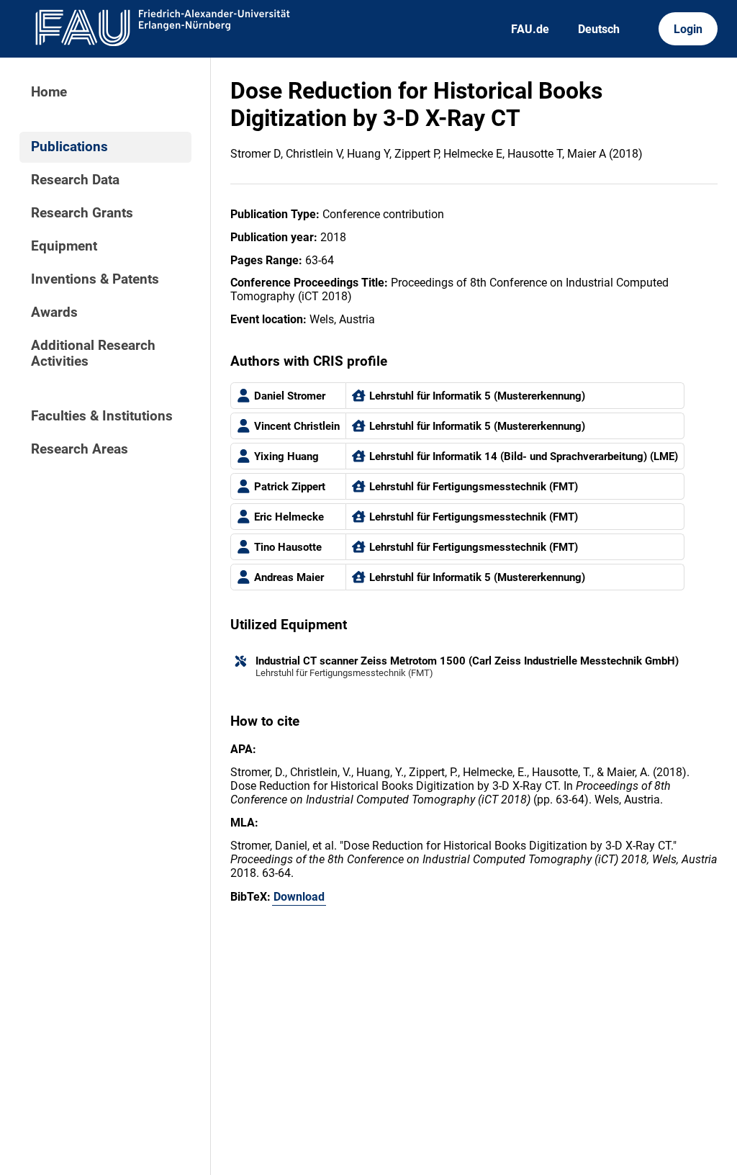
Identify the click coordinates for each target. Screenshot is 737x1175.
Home (49, 92)
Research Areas (79, 449)
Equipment (64, 246)
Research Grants (82, 213)
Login (688, 29)
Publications (69, 147)
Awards (54, 312)
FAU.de (530, 29)
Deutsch (599, 29)
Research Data (75, 180)
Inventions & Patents (95, 279)
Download (299, 897)
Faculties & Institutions (102, 416)
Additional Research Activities (93, 353)
